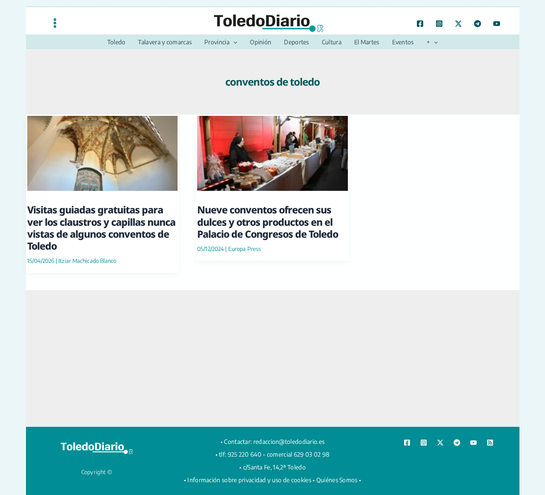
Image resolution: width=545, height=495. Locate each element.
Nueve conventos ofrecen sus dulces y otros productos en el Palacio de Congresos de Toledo (267, 222)
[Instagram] (439, 23)
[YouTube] (496, 23)
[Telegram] (477, 23)
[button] (233, 42)
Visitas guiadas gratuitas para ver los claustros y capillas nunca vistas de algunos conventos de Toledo (101, 228)
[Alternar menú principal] (55, 22)
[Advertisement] (272, 358)
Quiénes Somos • (338, 479)
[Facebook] (420, 23)
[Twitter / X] (458, 23)
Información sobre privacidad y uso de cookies (249, 479)
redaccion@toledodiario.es (289, 441)
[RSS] (490, 442)
